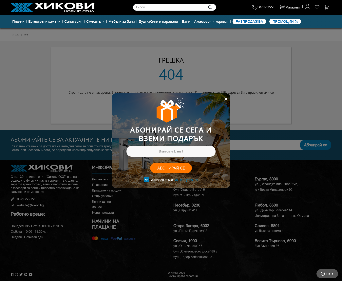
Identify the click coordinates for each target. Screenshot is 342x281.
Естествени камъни (44, 21)
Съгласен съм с (174, 180)
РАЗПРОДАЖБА (249, 21)
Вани (186, 21)
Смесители (95, 21)
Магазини (292, 7)
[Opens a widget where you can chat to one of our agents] (327, 274)
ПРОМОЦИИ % (285, 21)
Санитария (73, 21)
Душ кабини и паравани (158, 21)
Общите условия (186, 180)
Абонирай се (171, 168)
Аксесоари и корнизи (211, 21)
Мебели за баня (121, 21)
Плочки (18, 21)
